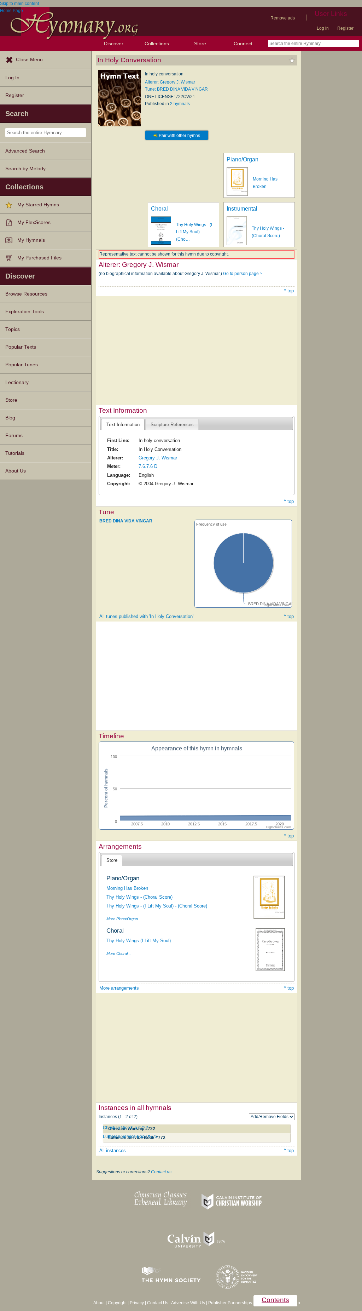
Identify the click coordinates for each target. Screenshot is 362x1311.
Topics (12, 329)
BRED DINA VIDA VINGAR (125, 521)
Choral (159, 209)
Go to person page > (242, 273)
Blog (10, 417)
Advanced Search (25, 151)
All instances (112, 1150)
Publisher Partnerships (230, 1302)
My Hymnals (31, 240)
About (99, 1302)
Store (200, 43)
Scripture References (172, 424)
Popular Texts (20, 347)
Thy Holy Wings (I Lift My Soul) (138, 940)
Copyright (117, 1302)
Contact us (161, 1171)
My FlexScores (34, 222)
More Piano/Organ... (123, 919)
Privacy (137, 1302)
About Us (15, 471)
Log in (323, 28)
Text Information (123, 424)
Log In (12, 77)
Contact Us (157, 1302)
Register (345, 28)
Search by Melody (25, 168)
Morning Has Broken (127, 888)
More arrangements (119, 988)
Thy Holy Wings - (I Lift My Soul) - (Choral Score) (156, 906)
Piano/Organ (242, 159)
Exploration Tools (24, 311)
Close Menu (29, 59)
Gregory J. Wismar (158, 457)
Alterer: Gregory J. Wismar (170, 82)
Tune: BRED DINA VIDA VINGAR (176, 89)
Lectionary (17, 382)
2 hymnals (180, 103)
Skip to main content (19, 3)
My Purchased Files (39, 258)
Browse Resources (26, 294)
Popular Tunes (21, 364)
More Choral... (118, 953)
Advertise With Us (188, 1302)
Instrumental (242, 209)
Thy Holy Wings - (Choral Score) (139, 897)
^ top (289, 290)
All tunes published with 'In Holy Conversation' (146, 616)
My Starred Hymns (38, 204)
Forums (14, 435)
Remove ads (282, 18)
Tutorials (14, 453)
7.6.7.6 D (148, 466)
